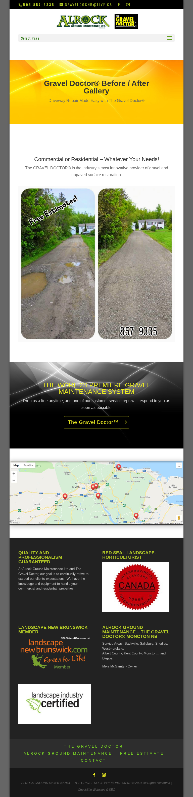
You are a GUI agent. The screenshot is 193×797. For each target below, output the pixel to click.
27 (150, 330)
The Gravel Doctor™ (93, 422)
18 (111, 330)
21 (124, 330)
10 (77, 330)
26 (146, 330)
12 (86, 330)
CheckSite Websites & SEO (96, 789)
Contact (94, 760)
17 (107, 330)
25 (141, 330)
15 (99, 330)
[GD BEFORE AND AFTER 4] (96, 340)
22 (128, 330)
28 (154, 330)
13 (90, 330)
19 (116, 330)
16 (103, 330)
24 (137, 330)
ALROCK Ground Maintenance (68, 753)
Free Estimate (142, 753)
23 (133, 330)
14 (94, 330)
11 (81, 330)
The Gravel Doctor (93, 746)
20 (120, 330)
